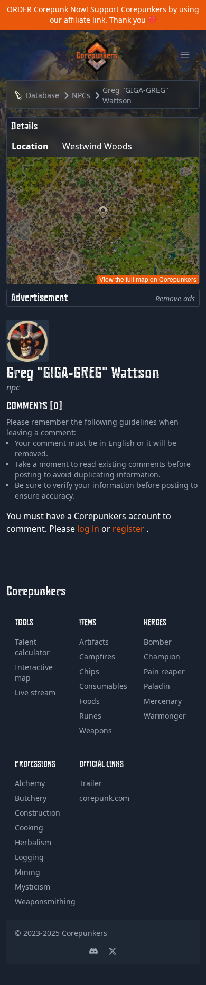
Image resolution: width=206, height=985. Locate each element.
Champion (162, 657)
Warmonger (165, 716)
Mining (27, 872)
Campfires (97, 657)
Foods (89, 701)
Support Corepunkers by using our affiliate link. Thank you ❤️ (125, 14)
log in (89, 528)
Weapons (95, 730)
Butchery (30, 798)
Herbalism (33, 842)
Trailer (90, 783)
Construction (37, 813)
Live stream (35, 692)
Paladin (157, 686)
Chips (89, 671)
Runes (90, 716)
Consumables (103, 686)
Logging (29, 857)
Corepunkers (84, 933)
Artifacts (94, 642)
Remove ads (175, 298)
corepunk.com (104, 798)
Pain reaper (164, 671)
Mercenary (163, 701)
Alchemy (30, 783)
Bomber (158, 642)
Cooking (29, 828)
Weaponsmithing (45, 901)
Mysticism (32, 887)
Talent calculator (32, 647)
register (129, 528)
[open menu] (185, 55)
